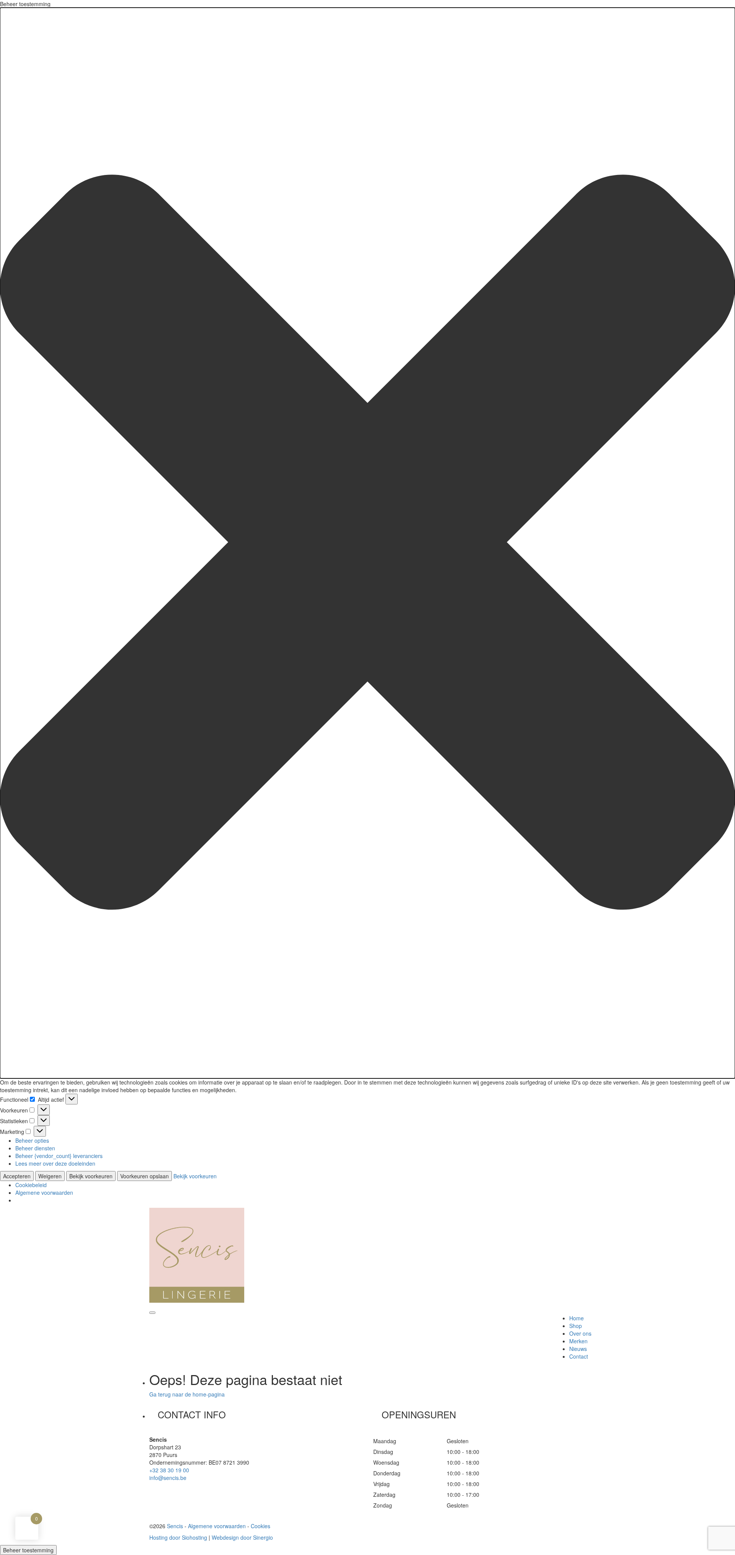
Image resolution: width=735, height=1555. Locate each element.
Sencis (175, 1526)
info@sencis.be (167, 1477)
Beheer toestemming (28, 1550)
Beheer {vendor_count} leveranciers (59, 1156)
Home (576, 1318)
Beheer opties (32, 1140)
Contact (578, 1356)
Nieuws (578, 1348)
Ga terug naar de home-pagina (187, 1394)
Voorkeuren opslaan (144, 1176)
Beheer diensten (35, 1148)
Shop (575, 1326)
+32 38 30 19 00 (169, 1470)
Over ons (580, 1333)
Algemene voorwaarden (44, 1192)
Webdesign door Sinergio (242, 1537)
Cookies (260, 1526)
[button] (367, 543)
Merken (578, 1341)
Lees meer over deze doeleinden (55, 1163)
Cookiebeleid (31, 1185)
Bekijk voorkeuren (91, 1176)
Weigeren (50, 1176)
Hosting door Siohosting (178, 1537)
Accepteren (17, 1176)
